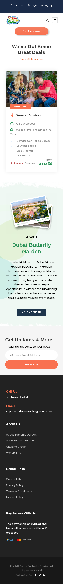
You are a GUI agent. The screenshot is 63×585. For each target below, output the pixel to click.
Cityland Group (16, 446)
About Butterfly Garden (21, 434)
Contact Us (13, 479)
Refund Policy (14, 497)
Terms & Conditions (19, 491)
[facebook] (11, 5)
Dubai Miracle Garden (20, 440)
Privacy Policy (14, 485)
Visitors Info (13, 452)
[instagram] (21, 5)
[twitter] (16, 5)
